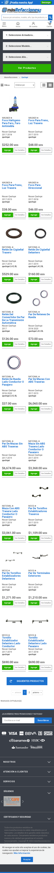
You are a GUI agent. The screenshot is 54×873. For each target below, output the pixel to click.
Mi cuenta (33, 26)
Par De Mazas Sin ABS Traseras (12, 445)
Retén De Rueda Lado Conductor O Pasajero (13, 381)
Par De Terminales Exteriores (39, 574)
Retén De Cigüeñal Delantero (39, 251)
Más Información (22, 853)
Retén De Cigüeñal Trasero (13, 251)
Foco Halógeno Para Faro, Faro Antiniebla (11, 123)
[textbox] (27, 17)
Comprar (7, 150)
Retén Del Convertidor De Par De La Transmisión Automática (13, 318)
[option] (12, 801)
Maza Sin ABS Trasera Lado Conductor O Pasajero (36, 448)
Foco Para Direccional (35, 186)
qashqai (24, 77)
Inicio (18, 26)
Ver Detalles (20, 150)
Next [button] (22, 801)
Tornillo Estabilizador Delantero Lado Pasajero (37, 642)
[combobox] (27, 35)
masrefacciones (10, 77)
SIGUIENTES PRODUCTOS (30, 681)
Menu (4, 26)
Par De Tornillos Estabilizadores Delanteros (11, 575)
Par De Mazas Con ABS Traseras (39, 380)
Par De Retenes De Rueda (39, 316)
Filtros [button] (7, 85)
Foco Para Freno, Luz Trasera (38, 122)
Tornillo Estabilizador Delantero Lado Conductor (11, 642)
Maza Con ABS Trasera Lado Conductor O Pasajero (11, 512)
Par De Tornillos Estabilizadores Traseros (37, 511)
